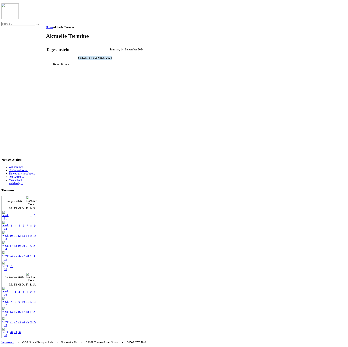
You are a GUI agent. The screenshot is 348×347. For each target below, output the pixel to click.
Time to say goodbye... (22, 173)
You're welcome (18, 170)
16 (34, 235)
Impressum (7, 342)
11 (15, 235)
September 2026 (14, 277)
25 (15, 256)
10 (11, 235)
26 (19, 256)
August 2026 (14, 201)
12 (19, 235)
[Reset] (37, 24)
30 (34, 256)
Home (49, 27)
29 (31, 256)
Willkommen (16, 167)
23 (34, 245)
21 (27, 245)
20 (23, 245)
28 (27, 256)
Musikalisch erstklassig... (16, 181)
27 (23, 256)
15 (31, 235)
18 (15, 245)
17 (11, 245)
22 (31, 245)
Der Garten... (16, 176)
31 (11, 266)
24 (11, 256)
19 (19, 245)
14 (27, 235)
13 (23, 235)
